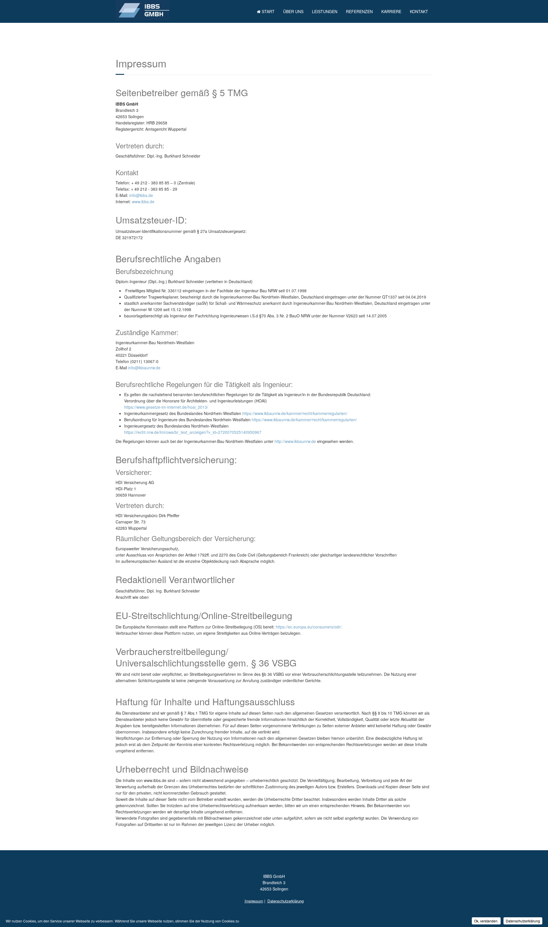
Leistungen (324, 11)
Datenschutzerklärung (285, 901)
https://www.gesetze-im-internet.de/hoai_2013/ (166, 407)
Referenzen (359, 11)
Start (268, 11)
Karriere (391, 11)
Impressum (254, 901)
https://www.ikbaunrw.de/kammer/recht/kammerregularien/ (294, 413)
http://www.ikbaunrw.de (295, 441)
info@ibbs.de (141, 195)
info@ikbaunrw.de (144, 367)
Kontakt (419, 11)
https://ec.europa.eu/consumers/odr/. (309, 627)
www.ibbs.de (143, 201)
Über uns (293, 11)
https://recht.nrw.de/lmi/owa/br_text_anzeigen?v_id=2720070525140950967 (192, 432)
